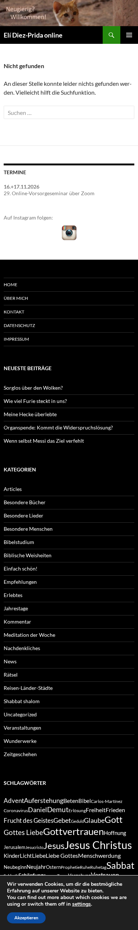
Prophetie (70, 867)
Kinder (12, 856)
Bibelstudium (19, 542)
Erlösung (77, 810)
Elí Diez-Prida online (33, 35)
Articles (13, 489)
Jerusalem (14, 847)
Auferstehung (43, 800)
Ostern (53, 867)
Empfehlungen (20, 582)
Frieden (115, 809)
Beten (70, 800)
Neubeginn (15, 867)
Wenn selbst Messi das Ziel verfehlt (44, 441)
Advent (14, 800)
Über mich (16, 298)
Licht (26, 856)
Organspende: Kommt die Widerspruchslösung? (58, 427)
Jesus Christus (98, 844)
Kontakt (14, 312)
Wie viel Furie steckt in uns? (35, 401)
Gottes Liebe (23, 832)
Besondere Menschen (28, 529)
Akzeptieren (26, 918)
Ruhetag (98, 867)
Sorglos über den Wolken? (33, 388)
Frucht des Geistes (28, 820)
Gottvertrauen (73, 831)
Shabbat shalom (22, 701)
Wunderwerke (20, 741)
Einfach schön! (21, 568)
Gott (114, 819)
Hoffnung (115, 833)
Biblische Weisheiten (28, 555)
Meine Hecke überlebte (30, 414)
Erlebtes (13, 595)
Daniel (37, 810)
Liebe (39, 855)
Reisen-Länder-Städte (28, 688)
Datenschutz (19, 325)
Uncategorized (20, 714)
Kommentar (17, 621)
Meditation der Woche (29, 635)
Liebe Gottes (62, 855)
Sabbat (120, 865)
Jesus (53, 845)
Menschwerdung (99, 855)
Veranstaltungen (22, 727)
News (10, 661)
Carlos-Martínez (107, 801)
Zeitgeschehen (20, 754)
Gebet (62, 820)
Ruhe (85, 867)
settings (81, 904)
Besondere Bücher (25, 502)
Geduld (77, 821)
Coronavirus (16, 810)
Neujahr (36, 867)
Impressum (16, 339)
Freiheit (96, 809)
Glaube (94, 820)
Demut (57, 809)
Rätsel (11, 674)
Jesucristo (34, 847)
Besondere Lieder (23, 515)
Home (10, 284)
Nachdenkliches (22, 648)
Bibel (84, 801)
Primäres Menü (129, 35)
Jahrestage (16, 608)
